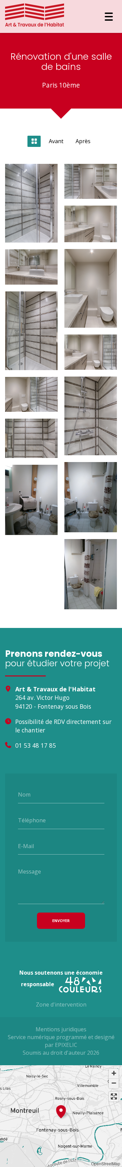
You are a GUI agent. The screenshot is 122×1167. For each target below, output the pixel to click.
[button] (61, 1110)
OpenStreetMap (105, 1163)
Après (83, 141)
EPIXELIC (66, 1045)
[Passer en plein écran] (114, 1097)
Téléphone (32, 820)
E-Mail (26, 845)
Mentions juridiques (61, 1029)
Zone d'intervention (61, 1004)
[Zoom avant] (114, 1073)
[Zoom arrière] (114, 1083)
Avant (56, 141)
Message (29, 871)
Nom (24, 794)
